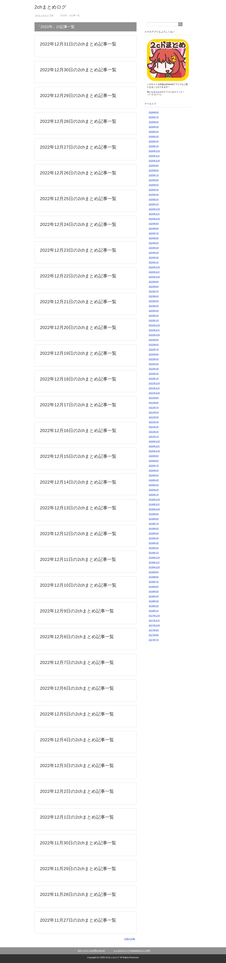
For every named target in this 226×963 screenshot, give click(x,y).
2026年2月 (154, 141)
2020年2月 (154, 490)
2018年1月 (154, 611)
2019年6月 (154, 529)
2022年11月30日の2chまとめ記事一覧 (78, 842)
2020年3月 (154, 485)
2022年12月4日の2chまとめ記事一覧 (77, 739)
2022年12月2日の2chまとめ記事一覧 (77, 791)
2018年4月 (154, 596)
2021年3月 (154, 427)
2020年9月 (154, 456)
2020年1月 (154, 495)
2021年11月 (154, 388)
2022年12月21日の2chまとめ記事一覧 (78, 301)
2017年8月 (154, 635)
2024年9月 (154, 224)
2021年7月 (154, 408)
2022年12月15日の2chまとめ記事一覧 (78, 456)
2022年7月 (154, 349)
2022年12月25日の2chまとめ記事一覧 (78, 198)
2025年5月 (154, 185)
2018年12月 (154, 558)
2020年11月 (154, 446)
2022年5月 (154, 359)
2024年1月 (154, 262)
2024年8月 (154, 228)
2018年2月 (154, 606)
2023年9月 (154, 282)
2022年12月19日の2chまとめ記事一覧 (78, 353)
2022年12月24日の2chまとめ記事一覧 (78, 224)
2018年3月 (154, 601)
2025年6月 (154, 180)
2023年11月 (154, 272)
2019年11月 (154, 504)
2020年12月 (154, 441)
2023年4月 (154, 306)
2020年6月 (154, 470)
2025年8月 (154, 170)
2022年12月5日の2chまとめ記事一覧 (77, 713)
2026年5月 (154, 127)
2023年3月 (154, 311)
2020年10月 (154, 451)
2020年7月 (154, 466)
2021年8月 (154, 403)
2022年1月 (154, 379)
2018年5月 (154, 591)
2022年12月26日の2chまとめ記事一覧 (78, 172)
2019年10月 (154, 509)
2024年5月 (154, 243)
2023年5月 (154, 301)
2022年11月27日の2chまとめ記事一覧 (78, 920)
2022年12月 (154, 325)
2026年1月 (154, 146)
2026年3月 (154, 137)
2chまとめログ (50, 7)
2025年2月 (154, 199)
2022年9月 (154, 340)
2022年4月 (154, 364)
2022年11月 (154, 330)
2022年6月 (154, 354)
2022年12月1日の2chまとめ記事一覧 (77, 817)
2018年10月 (154, 567)
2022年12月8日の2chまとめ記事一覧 (77, 636)
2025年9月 (154, 166)
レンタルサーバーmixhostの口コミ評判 (132, 951)
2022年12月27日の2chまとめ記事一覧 (78, 147)
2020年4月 (154, 480)
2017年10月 (154, 625)
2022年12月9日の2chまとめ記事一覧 (77, 610)
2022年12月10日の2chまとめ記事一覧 (78, 585)
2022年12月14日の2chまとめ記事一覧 (78, 482)
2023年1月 (154, 320)
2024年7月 (154, 233)
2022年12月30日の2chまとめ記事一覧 (78, 69)
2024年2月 (154, 258)
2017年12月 (154, 616)
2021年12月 (154, 383)
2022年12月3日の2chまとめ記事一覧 (77, 765)
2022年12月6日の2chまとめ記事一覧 (77, 688)
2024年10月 (154, 219)
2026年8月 (154, 112)
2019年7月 (154, 524)
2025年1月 (154, 204)
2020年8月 (154, 461)
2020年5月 (154, 475)
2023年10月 (154, 277)
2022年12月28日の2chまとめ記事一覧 (78, 121)
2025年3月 (154, 195)
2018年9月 (154, 572)
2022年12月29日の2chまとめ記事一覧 (78, 95)
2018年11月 (154, 562)
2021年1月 (154, 437)
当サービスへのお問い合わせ (91, 951)
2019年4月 (154, 538)
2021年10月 (154, 393)
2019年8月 (154, 519)
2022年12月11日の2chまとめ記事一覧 (78, 559)
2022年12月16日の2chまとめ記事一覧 (78, 430)
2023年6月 (154, 296)
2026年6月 (154, 122)
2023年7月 (154, 291)
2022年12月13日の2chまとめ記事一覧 (78, 507)
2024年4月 (154, 248)
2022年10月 (154, 335)
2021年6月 (154, 412)
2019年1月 (154, 553)
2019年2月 (154, 548)
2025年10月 (154, 161)
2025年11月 (154, 156)
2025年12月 (154, 151)
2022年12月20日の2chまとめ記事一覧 (78, 327)
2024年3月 (154, 253)
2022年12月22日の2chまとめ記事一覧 (78, 275)
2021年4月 (154, 422)
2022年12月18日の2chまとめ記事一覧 (78, 378)
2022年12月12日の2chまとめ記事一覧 (78, 533)
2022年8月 (154, 345)
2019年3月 (154, 543)
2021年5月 (154, 417)
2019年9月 (154, 514)
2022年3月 (154, 369)
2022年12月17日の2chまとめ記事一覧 (78, 404)
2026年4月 (154, 132)
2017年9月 (154, 630)
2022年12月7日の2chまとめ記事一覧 (77, 662)
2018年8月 (154, 577)
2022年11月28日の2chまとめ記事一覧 (78, 894)
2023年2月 (154, 316)
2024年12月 (154, 209)
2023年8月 (154, 287)
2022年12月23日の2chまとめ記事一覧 (78, 250)
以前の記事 (129, 939)
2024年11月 (154, 214)
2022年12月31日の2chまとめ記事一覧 (78, 43)
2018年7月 (154, 582)
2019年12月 (154, 500)
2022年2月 (154, 374)
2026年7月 (154, 117)
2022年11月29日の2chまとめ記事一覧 (78, 868)
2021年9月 (154, 398)
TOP (46, 15)
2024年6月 (154, 238)
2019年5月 (154, 533)
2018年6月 (154, 587)
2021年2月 (154, 432)
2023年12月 (154, 267)
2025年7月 (154, 175)
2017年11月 (154, 621)
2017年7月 (154, 640)
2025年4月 (154, 190)
